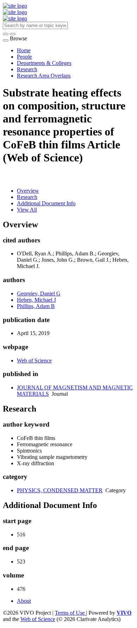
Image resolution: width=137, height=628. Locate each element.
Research (27, 69)
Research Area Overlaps (44, 76)
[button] (5, 34)
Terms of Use (70, 613)
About (24, 601)
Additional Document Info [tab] (46, 203)
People (24, 57)
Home (24, 50)
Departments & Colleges (44, 63)
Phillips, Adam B (36, 306)
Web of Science (34, 360)
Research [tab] (27, 197)
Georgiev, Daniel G (38, 293)
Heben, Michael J (36, 300)
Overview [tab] (28, 191)
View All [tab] (27, 210)
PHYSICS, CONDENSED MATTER (60, 490)
